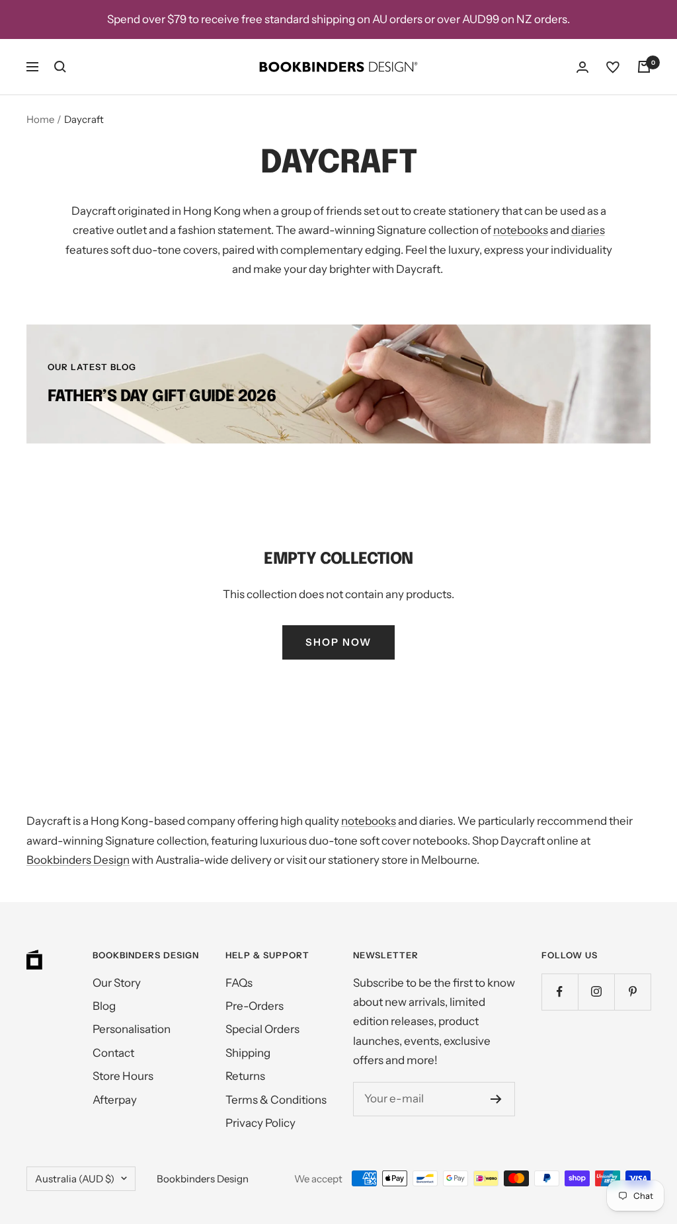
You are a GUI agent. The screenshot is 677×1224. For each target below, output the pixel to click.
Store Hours (123, 1076)
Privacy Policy (260, 1122)
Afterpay (115, 1099)
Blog (104, 1006)
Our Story (117, 982)
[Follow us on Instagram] (596, 992)
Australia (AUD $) (74, 1178)
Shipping (247, 1052)
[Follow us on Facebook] (559, 992)
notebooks (520, 230)
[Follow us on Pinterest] (632, 992)
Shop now (338, 642)
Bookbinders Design (78, 859)
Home (40, 119)
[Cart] (644, 67)
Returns (245, 1076)
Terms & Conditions (276, 1099)
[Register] (496, 1099)
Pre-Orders (254, 1006)
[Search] (60, 67)
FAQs (239, 982)
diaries (588, 230)
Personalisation (132, 1029)
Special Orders (262, 1029)
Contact (113, 1052)
